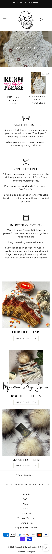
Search (26, 494)
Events (26, 508)
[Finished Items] (26, 305)
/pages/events (26, 236)
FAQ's (26, 499)
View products (26, 465)
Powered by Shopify (26, 551)
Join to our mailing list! (25, 484)
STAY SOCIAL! (25, 475)
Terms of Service (26, 518)
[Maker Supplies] (26, 432)
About (26, 504)
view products (26, 338)
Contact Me (26, 513)
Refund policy (26, 522)
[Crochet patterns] (26, 368)
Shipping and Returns (26, 527)
